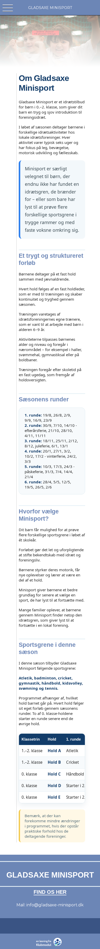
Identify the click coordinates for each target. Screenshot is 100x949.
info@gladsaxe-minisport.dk (55, 904)
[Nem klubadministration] (50, 945)
